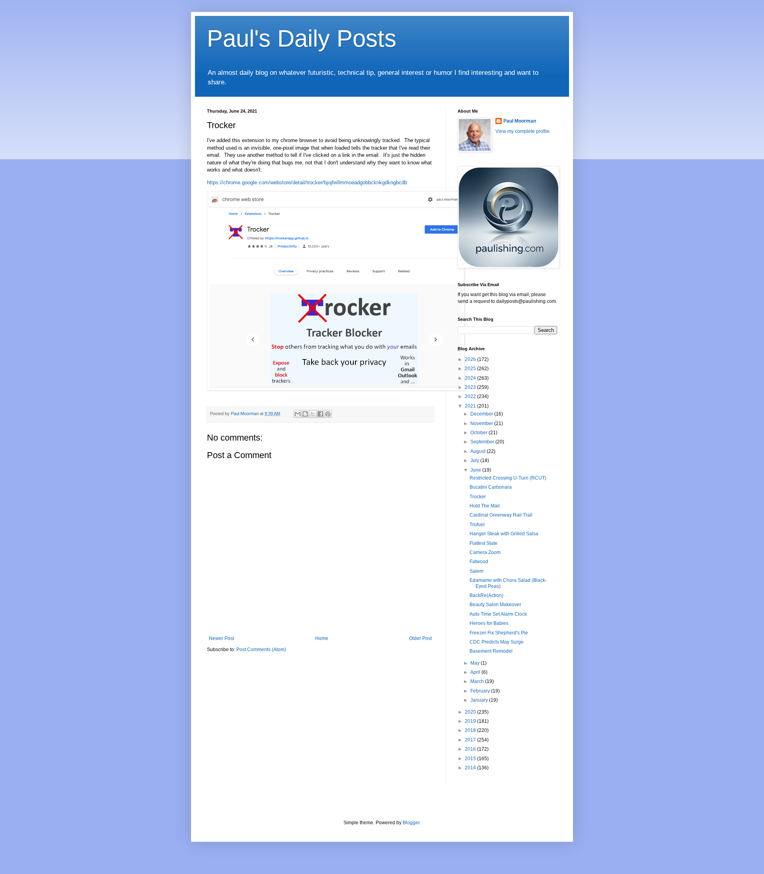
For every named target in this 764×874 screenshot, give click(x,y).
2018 (471, 730)
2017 (471, 740)
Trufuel (477, 524)
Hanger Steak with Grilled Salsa (504, 533)
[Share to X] (313, 414)
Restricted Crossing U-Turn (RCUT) (508, 478)
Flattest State (483, 543)
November (482, 423)
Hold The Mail (485, 506)
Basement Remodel (491, 651)
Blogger (411, 822)
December (482, 414)
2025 (471, 368)
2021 (471, 406)
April (475, 672)
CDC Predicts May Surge (497, 642)
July (475, 460)
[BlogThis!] (305, 414)
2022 (471, 396)
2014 (471, 768)
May (475, 663)
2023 (471, 387)
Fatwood (479, 561)
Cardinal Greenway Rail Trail (501, 515)
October (479, 432)
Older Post (420, 638)
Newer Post (221, 638)
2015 (471, 758)
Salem (476, 571)
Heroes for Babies (489, 623)
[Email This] (298, 414)
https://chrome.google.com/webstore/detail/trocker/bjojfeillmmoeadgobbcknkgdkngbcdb (307, 182)
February (480, 691)
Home (321, 638)
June (476, 470)
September (482, 442)
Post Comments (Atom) (261, 649)
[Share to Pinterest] (328, 414)
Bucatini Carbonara (491, 487)
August (478, 451)
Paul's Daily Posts (301, 38)
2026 (471, 359)
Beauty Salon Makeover (495, 604)
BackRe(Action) (486, 595)
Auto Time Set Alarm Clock (498, 614)
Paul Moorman (519, 121)
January (479, 700)
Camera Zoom (485, 552)
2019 (471, 721)
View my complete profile (522, 131)
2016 (471, 749)
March (477, 681)
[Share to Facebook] (320, 414)
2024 (471, 378)
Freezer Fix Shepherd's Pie (499, 633)
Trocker (478, 496)
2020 (471, 712)
